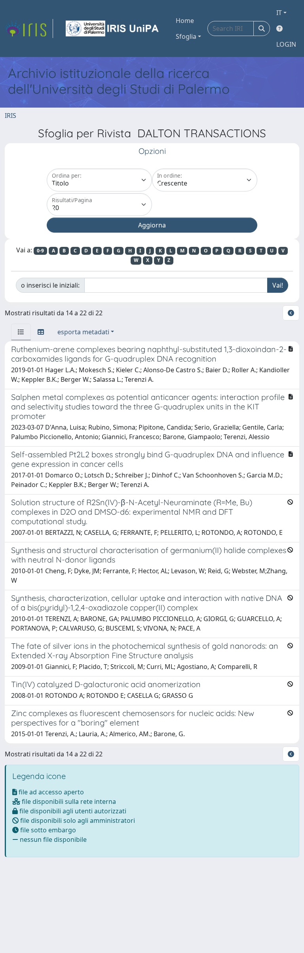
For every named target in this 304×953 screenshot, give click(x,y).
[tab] (21, 332)
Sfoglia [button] (186, 36)
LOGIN (286, 44)
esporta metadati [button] (83, 332)
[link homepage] (29, 28)
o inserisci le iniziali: (50, 285)
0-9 (40, 250)
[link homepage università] (112, 28)
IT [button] (279, 12)
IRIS (10, 115)
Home (185, 20)
